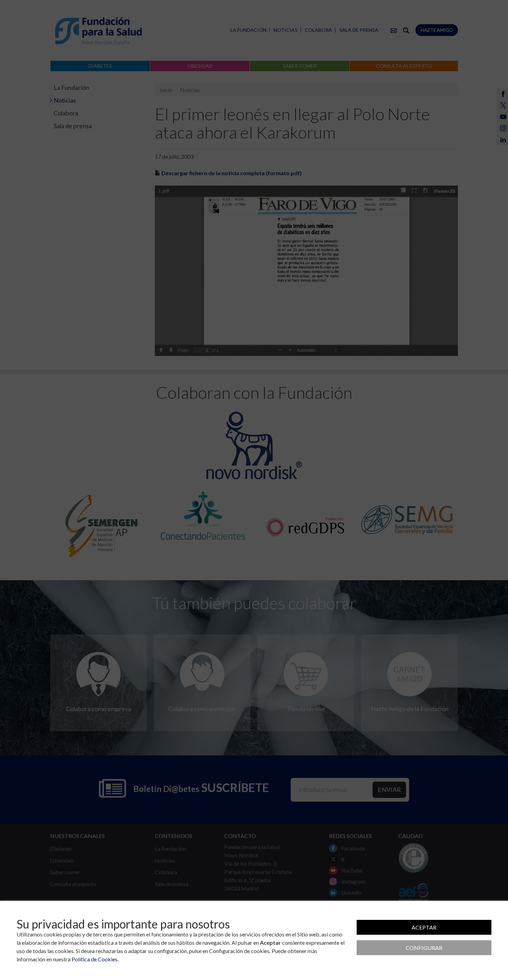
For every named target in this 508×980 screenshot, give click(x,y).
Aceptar (424, 927)
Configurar (424, 947)
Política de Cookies (94, 959)
